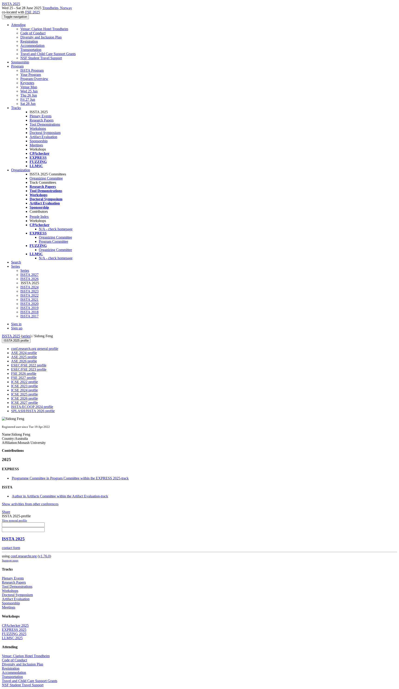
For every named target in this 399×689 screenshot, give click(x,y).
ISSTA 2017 (29, 316)
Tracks (16, 108)
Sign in (16, 324)
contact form (11, 548)
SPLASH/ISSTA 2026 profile (33, 411)
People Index (39, 217)
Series (24, 270)
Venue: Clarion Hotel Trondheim (44, 29)
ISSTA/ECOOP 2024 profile (32, 407)
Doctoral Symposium (45, 133)
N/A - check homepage (56, 229)
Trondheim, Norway (57, 8)
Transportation (30, 50)
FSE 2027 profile (23, 378)
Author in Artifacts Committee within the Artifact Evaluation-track (60, 496)
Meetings (36, 145)
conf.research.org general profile (34, 349)
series (26, 336)
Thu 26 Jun (28, 95)
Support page (10, 560)
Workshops (38, 128)
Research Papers (42, 120)
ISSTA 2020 (29, 304)
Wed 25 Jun (29, 91)
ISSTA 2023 (29, 291)
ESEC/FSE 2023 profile (28, 369)
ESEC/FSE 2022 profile (28, 365)
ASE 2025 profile (24, 357)
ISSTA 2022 (29, 295)
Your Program (30, 75)
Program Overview (34, 79)
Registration (29, 41)
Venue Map (28, 87)
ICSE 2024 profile (24, 390)
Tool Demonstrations (45, 124)
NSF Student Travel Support (41, 58)
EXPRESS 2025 (14, 630)
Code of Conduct (32, 33)
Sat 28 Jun (28, 104)
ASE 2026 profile (24, 361)
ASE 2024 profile (24, 353)
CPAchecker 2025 (15, 625)
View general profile (14, 520)
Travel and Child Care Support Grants (48, 54)
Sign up (16, 328)
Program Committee (53, 241)
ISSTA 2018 (29, 312)
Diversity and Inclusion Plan (41, 37)
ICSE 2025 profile (24, 394)
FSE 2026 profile (23, 374)
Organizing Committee (46, 178)
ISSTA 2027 (29, 275)
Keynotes (27, 83)
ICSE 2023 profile (24, 386)
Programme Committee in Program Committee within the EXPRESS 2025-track (70, 478)
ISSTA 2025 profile (16, 340)
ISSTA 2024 (29, 287)
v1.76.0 (44, 556)
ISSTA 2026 (29, 279)
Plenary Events (40, 116)
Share (6, 512)
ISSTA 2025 (11, 336)
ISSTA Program (32, 70)
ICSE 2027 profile (24, 403)
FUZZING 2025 (14, 634)
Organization (20, 170)
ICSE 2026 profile (24, 398)
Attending (18, 25)
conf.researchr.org (24, 556)
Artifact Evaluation (43, 137)
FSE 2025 (32, 12)
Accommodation (32, 45)
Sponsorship (20, 62)
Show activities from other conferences (30, 504)
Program (17, 66)
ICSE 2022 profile (24, 382)
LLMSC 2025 (12, 638)
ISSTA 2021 (29, 300)
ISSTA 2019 (29, 308)
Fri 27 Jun (27, 99)
